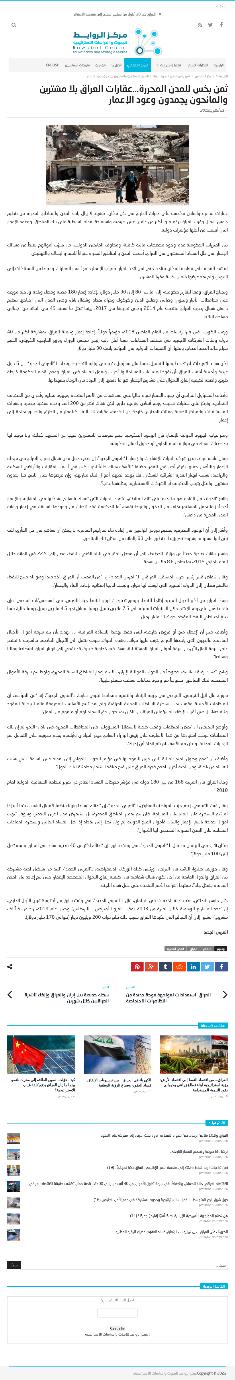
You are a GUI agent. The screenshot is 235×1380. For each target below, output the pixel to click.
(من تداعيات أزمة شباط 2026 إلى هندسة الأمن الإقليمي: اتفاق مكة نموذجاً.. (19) (167, 1167)
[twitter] (207, 966)
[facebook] (221, 966)
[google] (151, 966)
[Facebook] (221, 25)
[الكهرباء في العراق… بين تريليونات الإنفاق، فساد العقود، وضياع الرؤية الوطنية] (118, 1054)
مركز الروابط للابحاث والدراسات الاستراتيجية (116, 1334)
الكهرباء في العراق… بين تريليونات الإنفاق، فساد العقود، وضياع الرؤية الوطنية (118, 1082)
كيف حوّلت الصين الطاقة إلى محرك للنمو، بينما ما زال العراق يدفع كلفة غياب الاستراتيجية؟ (43, 1085)
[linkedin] (193, 966)
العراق (193, 949)
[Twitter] (210, 25)
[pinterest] (137, 966)
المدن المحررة (175, 949)
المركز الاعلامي (204, 76)
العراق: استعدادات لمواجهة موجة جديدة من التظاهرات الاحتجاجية (168, 994)
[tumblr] (165, 966)
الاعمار (207, 949)
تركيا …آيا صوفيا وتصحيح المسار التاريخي (199, 1151)
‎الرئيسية (223, 76)
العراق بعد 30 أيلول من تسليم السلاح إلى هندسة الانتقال (115, 14)
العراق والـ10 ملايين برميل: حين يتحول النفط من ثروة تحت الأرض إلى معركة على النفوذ (164, 1135)
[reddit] (179, 966)
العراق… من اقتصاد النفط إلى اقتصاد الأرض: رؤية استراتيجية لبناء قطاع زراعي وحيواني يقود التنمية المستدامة (194, 1085)
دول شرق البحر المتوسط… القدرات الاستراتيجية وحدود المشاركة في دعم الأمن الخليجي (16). (160, 1199)
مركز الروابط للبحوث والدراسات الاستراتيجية (165, 1373)
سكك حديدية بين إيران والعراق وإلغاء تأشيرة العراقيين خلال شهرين (67, 994)
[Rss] (200, 25)
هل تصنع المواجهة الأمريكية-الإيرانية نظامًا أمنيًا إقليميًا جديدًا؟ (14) (179, 1215)
